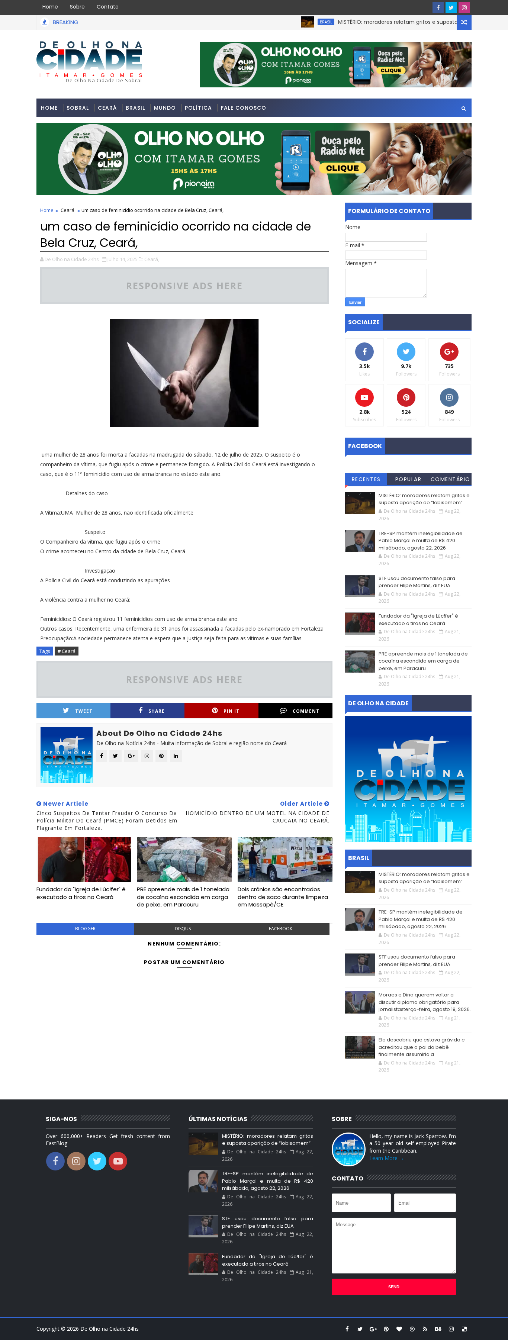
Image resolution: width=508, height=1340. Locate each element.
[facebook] (438, 7)
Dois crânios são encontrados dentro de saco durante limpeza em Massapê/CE (283, 896)
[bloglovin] (399, 1328)
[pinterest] (386, 1328)
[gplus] (373, 1328)
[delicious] (464, 1328)
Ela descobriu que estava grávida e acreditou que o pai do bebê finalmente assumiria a (422, 1047)
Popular (408, 479)
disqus (183, 928)
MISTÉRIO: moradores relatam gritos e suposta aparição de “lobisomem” (407, 22)
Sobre (77, 6)
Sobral (78, 108)
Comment (306, 711)
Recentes (366, 479)
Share (156, 711)
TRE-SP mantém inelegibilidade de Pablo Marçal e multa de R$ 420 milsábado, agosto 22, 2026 (421, 540)
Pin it (231, 711)
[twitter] (451, 7)
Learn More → (386, 1158)
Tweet (84, 711)
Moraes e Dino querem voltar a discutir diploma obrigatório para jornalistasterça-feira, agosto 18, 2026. (425, 1002)
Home (50, 6)
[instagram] (464, 7)
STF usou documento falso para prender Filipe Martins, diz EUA (417, 582)
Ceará (107, 108)
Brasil (302, 22)
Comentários (450, 480)
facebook (280, 928)
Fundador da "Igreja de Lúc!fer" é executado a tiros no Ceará (81, 893)
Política (198, 108)
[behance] (438, 1328)
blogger (85, 928)
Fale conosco (243, 108)
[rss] (425, 1328)
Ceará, (151, 259)
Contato (108, 6)
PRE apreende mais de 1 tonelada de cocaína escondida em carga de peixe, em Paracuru (183, 896)
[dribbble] (412, 1328)
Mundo (165, 108)
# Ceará (66, 651)
